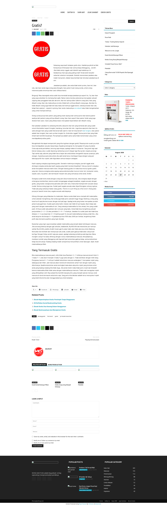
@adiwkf (36, 29)
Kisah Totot (35, 340)
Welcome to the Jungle (112, 50)
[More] (56, 33)
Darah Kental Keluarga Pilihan (40, 385)
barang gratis (41, 316)
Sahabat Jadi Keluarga (112, 46)
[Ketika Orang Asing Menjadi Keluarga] (65, 376)
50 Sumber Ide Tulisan (85, 477)
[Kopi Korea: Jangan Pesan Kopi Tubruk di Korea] (73, 488)
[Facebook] (118, 12)
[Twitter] (125, 12)
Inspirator (82, 479)
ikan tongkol (87, 131)
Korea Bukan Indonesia (85, 490)
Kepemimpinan (83, 469)
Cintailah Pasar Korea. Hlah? (113, 64)
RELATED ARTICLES (39, 364)
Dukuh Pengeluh (110, 33)
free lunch (50, 316)
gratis (56, 316)
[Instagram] (122, 12)
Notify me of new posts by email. (44, 443)
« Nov (105, 181)
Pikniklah (80, 385)
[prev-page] (33, 390)
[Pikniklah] (88, 376)
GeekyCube (98, 504)
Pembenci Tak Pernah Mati (87, 467)
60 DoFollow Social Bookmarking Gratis (48, 303)
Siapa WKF (81, 12)
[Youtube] (128, 12)
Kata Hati (39, 18)
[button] (132, 12)
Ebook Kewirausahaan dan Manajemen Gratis (50, 310)
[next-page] (36, 390)
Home (62, 12)
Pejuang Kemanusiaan (92, 340)
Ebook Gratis (106, 12)
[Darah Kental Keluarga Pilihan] (42, 376)
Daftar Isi (71, 12)
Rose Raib (108, 37)
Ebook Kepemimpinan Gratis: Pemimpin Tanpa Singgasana (54, 299)
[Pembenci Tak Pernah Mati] (73, 470)
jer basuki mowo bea (65, 316)
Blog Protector (82, 504)
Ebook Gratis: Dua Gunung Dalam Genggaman (50, 306)
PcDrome (91, 504)
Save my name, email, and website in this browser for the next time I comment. (59, 436)
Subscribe (131, 204)
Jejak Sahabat (92, 12)
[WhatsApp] (43, 33)
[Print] (52, 33)
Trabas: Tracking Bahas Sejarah (114, 42)
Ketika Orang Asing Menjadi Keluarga (116, 59)
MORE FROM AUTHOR (55, 364)
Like (133, 192)
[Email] (47, 33)
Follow (131, 196)
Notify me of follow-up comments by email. (47, 440)
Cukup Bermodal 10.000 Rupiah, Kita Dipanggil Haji (119, 73)
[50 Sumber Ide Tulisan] (73, 479)
